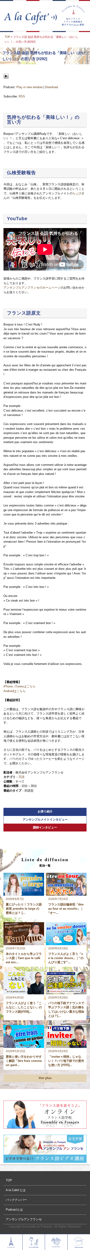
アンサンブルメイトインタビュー (45, 819)
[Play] (6, 82)
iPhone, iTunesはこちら (19, 686)
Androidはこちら (14, 691)
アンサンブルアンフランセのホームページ (31, 287)
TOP (7, 37)
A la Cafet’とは (16, 1190)
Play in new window (29, 87)
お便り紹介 (45, 811)
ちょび (76, 193)
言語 (21, 777)
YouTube (17, 218)
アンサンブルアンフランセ (24, 1219)
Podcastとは (14, 1209)
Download (51, 87)
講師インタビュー (45, 827)
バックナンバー (16, 1200)
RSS (22, 96)
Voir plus (45, 1078)
